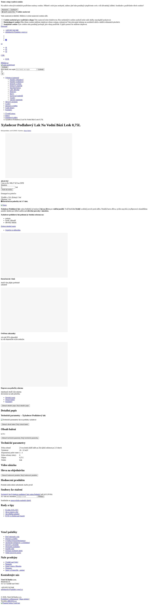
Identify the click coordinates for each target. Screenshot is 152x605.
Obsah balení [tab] (10, 400)
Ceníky (7, 104)
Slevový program (11, 102)
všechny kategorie (16, 100)
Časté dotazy (9, 108)
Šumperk (8, 564)
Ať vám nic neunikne (8, 496)
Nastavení (5, 9)
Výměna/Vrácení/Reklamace (15, 541)
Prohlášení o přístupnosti (9, 599)
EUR (7, 59)
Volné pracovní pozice (13, 553)
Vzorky (12, 98)
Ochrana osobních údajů (13, 551)
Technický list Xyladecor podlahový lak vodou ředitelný (20, 494)
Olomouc (8, 568)
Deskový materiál (16, 86)
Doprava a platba (11, 106)
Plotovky (13, 92)
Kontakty (8, 110)
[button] (1, 44)
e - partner (21, 570)
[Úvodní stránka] (8, 65)
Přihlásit (41, 496)
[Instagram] (6, 40)
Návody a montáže (12, 545)
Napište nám (9, 549)
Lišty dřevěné (14, 90)
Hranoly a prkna (15, 84)
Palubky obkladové (16, 80)
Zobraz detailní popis (8, 226)
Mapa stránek (24, 599)
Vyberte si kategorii (12, 78)
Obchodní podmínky (12, 547)
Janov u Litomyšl (11, 570)
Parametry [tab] (8, 402)
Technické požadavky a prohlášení (17, 543)
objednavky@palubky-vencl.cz (12, 589)
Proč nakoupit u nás (12, 537)
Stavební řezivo (15, 88)
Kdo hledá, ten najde (8, 69)
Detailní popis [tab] (10, 398)
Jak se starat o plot (11, 512)
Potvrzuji (4, 26)
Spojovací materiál (16, 96)
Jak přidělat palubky (12, 514)
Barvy (12, 94)
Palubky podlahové (16, 82)
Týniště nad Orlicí (11, 562)
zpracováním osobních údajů (21, 500)
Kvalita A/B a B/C (11, 510)
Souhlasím (14, 9)
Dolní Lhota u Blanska (13, 566)
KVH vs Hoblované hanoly (15, 516)
